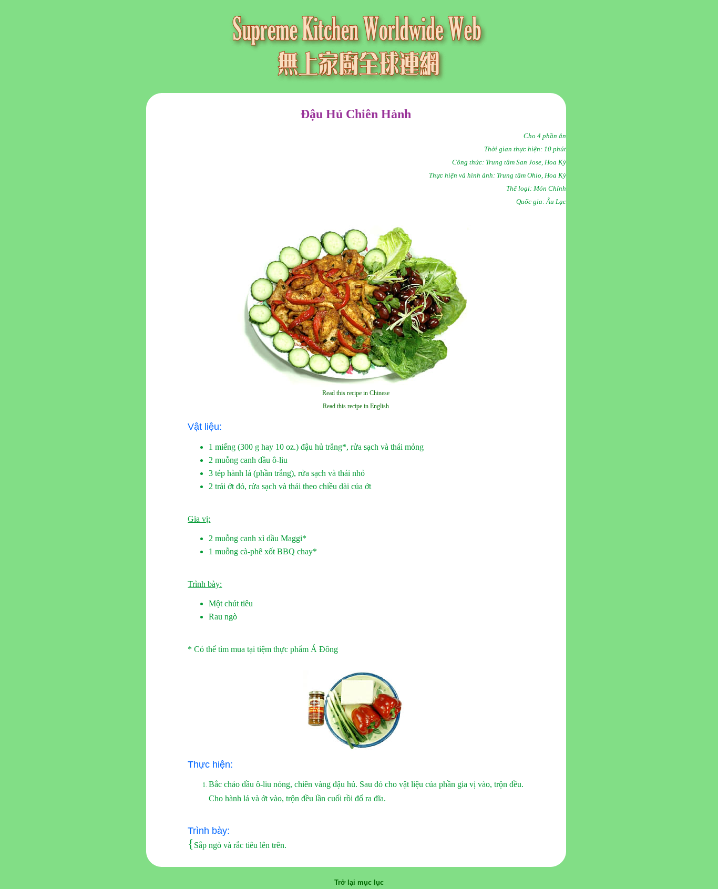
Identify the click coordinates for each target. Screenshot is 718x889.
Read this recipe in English (356, 406)
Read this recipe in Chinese (355, 393)
